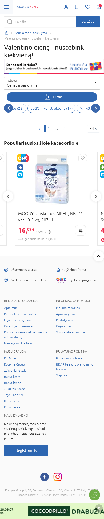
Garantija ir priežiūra (18, 326)
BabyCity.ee (12, 383)
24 (92, 128)
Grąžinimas (63, 326)
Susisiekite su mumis (70, 332)
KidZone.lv (11, 401)
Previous (8, 196)
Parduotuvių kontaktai (20, 314)
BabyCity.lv (12, 377)
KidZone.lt (11, 358)
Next (96, 196)
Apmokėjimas (65, 314)
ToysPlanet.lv (13, 395)
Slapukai (62, 375)
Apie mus (10, 308)
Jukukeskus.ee (14, 389)
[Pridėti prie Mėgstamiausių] (83, 158)
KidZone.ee (12, 407)
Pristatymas (64, 320)
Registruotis (26, 450)
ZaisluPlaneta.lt (15, 370)
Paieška (87, 22)
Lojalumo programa (17, 320)
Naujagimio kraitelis (18, 343)
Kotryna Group (14, 364)
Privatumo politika (69, 358)
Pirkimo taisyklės (68, 308)
